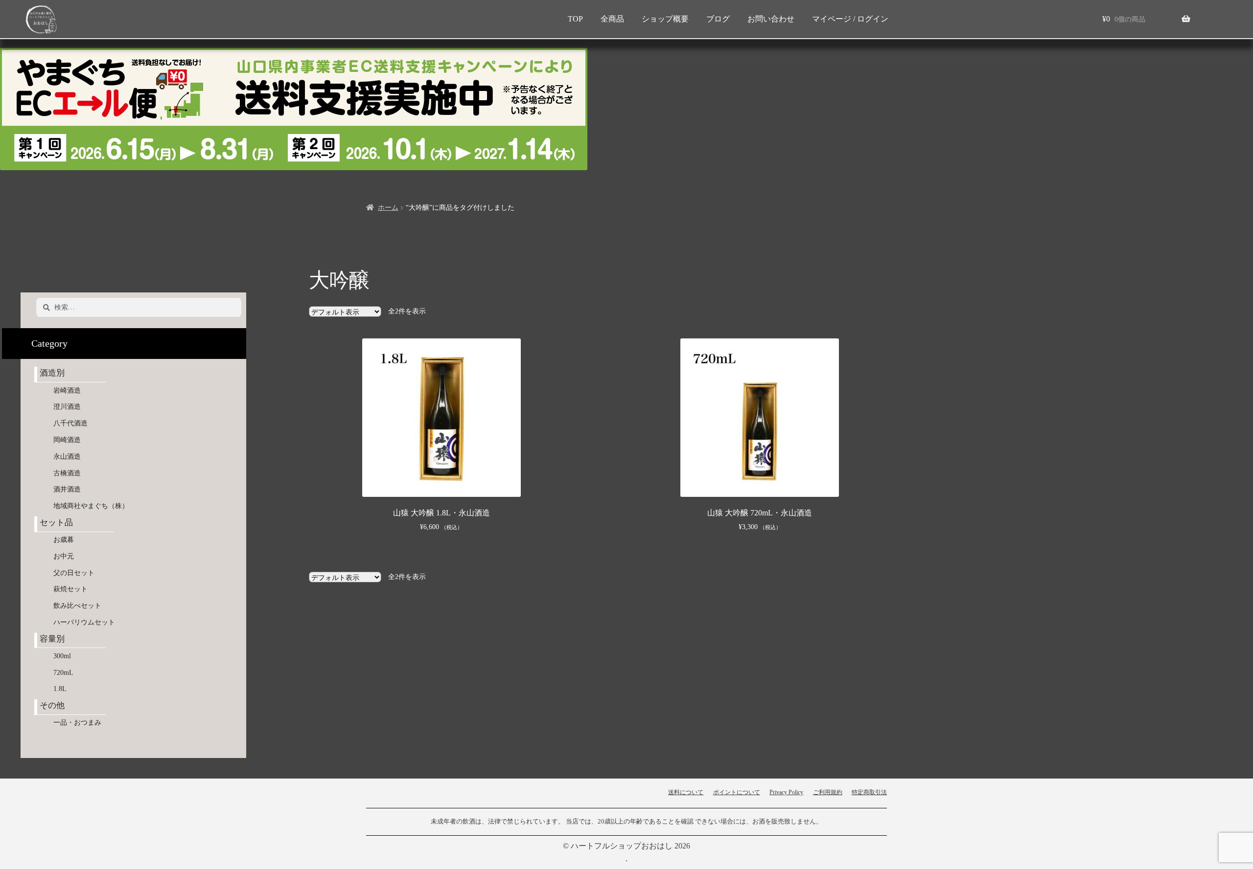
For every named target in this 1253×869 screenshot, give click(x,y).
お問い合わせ (770, 19)
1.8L (60, 688)
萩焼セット (70, 589)
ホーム (388, 207)
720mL (63, 672)
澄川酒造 (67, 406)
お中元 (63, 556)
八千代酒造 (70, 423)
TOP (575, 19)
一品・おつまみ (77, 722)
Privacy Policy (786, 792)
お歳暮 (63, 539)
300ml (62, 656)
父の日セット (73, 573)
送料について (685, 792)
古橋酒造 (67, 473)
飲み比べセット (77, 605)
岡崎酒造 (67, 440)
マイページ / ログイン (850, 19)
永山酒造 (70, 456)
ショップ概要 (665, 19)
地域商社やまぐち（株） (91, 506)
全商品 (612, 19)
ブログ (718, 19)
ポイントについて (736, 792)
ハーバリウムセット (84, 622)
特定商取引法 (869, 792)
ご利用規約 (827, 792)
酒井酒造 (67, 489)
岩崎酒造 (67, 390)
